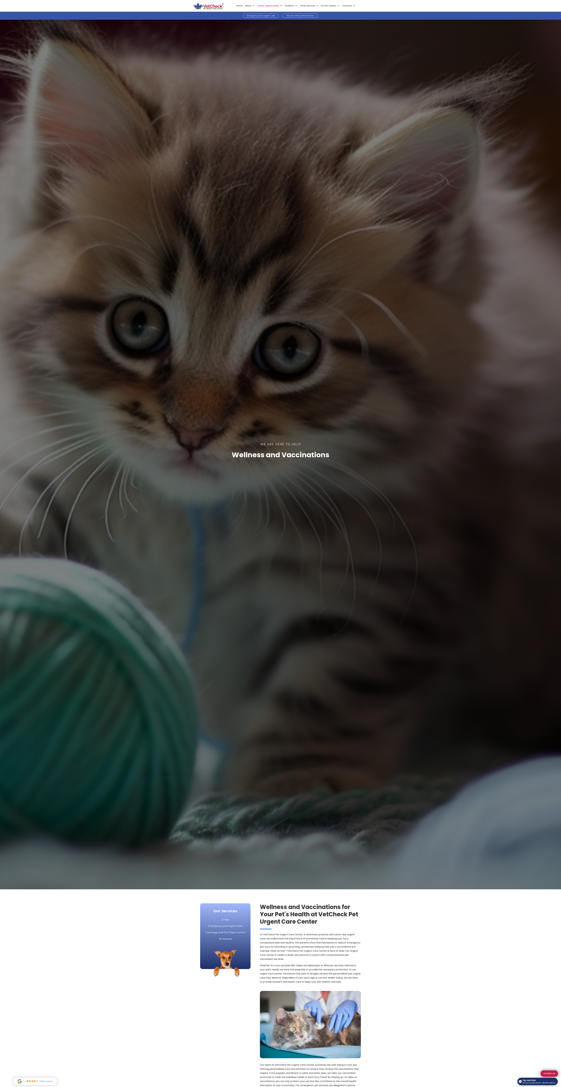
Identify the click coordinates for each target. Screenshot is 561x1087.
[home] (208, 5)
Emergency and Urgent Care (261, 15)
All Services (225, 938)
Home (239, 5)
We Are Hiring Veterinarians (300, 15)
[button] (250, 6)
